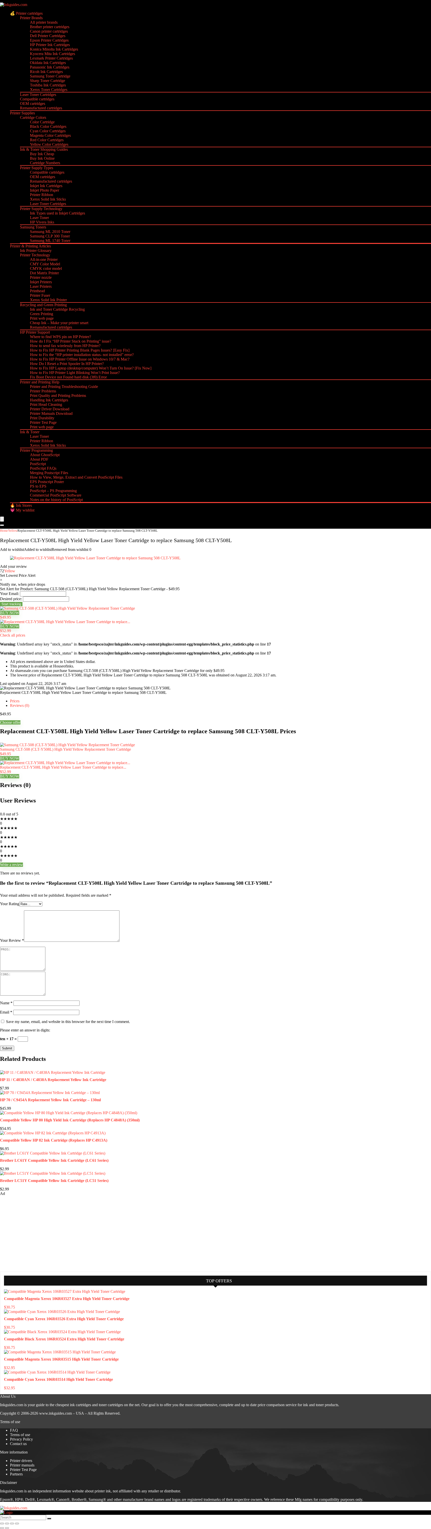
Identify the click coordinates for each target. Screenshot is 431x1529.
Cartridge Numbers (45, 163)
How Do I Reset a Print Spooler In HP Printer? (67, 364)
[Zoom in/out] (2, 1523)
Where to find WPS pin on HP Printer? (60, 337)
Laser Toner (39, 218)
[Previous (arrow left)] (2, 1528)
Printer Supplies (22, 113)
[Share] (12, 1523)
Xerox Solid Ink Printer (48, 300)
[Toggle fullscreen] (7, 1523)
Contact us (18, 1444)
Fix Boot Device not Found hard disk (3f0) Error (68, 377)
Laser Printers (41, 286)
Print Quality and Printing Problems (58, 395)
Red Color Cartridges (47, 140)
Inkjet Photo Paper (44, 190)
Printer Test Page (43, 422)
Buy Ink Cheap (42, 154)
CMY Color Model (45, 264)
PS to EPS (38, 486)
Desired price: (11, 599)
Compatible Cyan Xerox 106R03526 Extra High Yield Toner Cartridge (64, 1319)
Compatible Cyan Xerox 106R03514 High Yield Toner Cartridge (58, 1379)
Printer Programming (36, 450)
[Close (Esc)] (17, 1523)
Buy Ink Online (42, 158)
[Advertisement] (37, 1233)
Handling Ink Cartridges (49, 400)
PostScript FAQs (43, 468)
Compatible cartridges (37, 99)
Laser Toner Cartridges (38, 94)
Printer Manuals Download (51, 413)
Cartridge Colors (33, 117)
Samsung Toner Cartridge (50, 76)
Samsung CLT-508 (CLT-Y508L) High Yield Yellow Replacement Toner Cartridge (65, 749)
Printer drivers (21, 1460)
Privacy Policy (21, 1439)
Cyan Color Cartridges (48, 131)
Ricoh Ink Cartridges (46, 72)
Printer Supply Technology (41, 209)
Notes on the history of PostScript (56, 500)
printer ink (103, 1491)
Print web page (42, 318)
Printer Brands (31, 18)
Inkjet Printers (41, 282)
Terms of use (20, 1435)
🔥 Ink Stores (21, 505)
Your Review (12, 940)
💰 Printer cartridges (26, 13)
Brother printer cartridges (49, 27)
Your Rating (9, 904)
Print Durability (42, 418)
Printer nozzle (41, 277)
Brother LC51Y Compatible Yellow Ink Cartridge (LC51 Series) (54, 1180)
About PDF (39, 459)
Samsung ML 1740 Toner (50, 240)
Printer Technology (35, 255)
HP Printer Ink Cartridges (50, 45)
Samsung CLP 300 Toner (50, 236)
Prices (14, 701)
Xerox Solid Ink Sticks (48, 199)
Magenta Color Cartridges (50, 135)
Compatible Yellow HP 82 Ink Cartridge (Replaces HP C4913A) (53, 1140)
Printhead (37, 291)
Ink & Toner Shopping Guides (44, 149)
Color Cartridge (42, 122)
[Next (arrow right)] (7, 1528)
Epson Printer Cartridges (49, 40)
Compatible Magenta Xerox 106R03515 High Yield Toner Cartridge (61, 1359)
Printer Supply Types (36, 168)
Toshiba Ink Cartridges (48, 85)
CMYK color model (46, 268)
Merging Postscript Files (49, 473)
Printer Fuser (40, 295)
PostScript (38, 464)
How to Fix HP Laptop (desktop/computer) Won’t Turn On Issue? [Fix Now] (90, 368)
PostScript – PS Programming (53, 491)
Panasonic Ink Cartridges (49, 67)
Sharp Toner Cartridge (47, 80)
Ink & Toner (29, 432)
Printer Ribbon (41, 195)
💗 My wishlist (22, 510)
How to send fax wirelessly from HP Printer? (65, 346)
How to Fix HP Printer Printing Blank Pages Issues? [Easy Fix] (79, 350)
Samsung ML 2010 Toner (50, 231)
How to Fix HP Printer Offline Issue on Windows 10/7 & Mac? (79, 359)
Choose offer (10, 722)
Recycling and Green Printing (43, 305)
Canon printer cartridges (49, 31)
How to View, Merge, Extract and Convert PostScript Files (76, 477)
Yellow (12, 530)
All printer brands (44, 22)
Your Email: (9, 593)
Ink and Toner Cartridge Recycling (57, 309)
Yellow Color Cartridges (49, 144)
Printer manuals (22, 1465)
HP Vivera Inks (42, 222)
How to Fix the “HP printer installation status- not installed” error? (82, 355)
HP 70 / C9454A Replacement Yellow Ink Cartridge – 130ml (50, 1100)
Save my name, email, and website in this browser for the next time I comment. (68, 1021)
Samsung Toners (33, 227)
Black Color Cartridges (48, 126)
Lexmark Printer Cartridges (51, 58)
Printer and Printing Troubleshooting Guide (64, 386)
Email (6, 1012)
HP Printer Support (35, 332)
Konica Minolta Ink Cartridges (54, 49)
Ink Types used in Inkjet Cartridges (57, 213)
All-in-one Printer (44, 259)
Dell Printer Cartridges (47, 36)
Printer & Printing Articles (30, 246)
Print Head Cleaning (46, 404)
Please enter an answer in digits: (25, 1030)
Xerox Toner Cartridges (48, 89)
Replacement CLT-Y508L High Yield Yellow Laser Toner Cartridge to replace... (63, 767)
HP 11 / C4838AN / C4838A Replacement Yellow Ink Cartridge (53, 1080)
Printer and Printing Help (39, 382)
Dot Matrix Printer (44, 273)
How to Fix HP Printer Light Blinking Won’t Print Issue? (75, 372)
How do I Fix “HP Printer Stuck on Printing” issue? (70, 341)
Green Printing (41, 314)
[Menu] (2, 519)
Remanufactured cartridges (41, 108)
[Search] (2, 525)
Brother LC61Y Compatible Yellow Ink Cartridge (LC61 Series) (54, 1160)
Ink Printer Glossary (36, 250)
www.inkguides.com (55, 1413)
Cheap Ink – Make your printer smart (59, 323)
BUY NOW (9, 613)
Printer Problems (43, 391)
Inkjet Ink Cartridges (46, 186)
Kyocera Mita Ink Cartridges (52, 54)
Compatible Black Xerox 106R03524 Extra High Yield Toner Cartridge (64, 1339)
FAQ (14, 1430)
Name (6, 1003)
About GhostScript (45, 455)
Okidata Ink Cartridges (48, 63)
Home (4, 530)
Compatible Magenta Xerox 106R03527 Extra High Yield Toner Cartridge (66, 1299)
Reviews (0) (19, 705)
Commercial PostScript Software (55, 495)
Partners (16, 1474)
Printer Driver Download (49, 409)
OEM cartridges (32, 103)
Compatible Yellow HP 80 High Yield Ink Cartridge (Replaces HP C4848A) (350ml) (70, 1120)
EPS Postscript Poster (47, 482)
